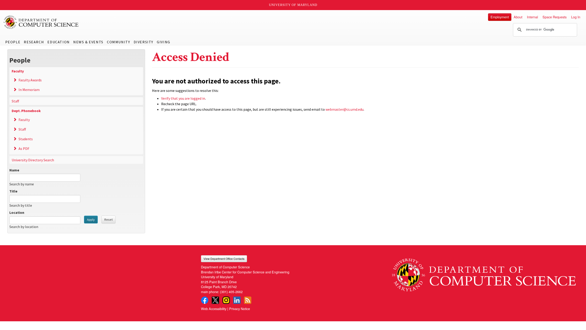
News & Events (88, 42)
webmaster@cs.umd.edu (345, 109)
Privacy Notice (239, 308)
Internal (532, 16)
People (13, 42)
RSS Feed (247, 300)
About (518, 16)
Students (26, 139)
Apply (91, 219)
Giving (163, 42)
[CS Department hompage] (484, 273)
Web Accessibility (213, 308)
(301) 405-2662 (231, 291)
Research (34, 42)
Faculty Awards (30, 80)
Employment (500, 16)
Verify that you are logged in (183, 98)
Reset (108, 219)
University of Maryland (293, 5)
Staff (15, 101)
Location (16, 212)
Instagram (226, 300)
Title (13, 191)
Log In (575, 16)
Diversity (143, 42)
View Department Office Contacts (223, 259)
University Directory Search (33, 160)
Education (58, 42)
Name (14, 170)
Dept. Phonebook (26, 110)
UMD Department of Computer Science (41, 22)
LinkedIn (237, 300)
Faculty (18, 71)
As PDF (24, 148)
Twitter (215, 300)
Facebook (204, 300)
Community (118, 42)
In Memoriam (29, 89)
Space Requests (555, 16)
